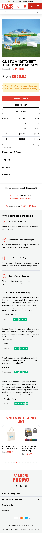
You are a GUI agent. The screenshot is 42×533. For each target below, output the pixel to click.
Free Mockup (21, 105)
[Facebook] (16, 486)
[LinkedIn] (21, 486)
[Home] (7, 6)
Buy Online (21, 111)
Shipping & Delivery (28, 525)
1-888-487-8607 (28, 206)
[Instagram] (26, 486)
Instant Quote (21, 98)
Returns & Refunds (14, 525)
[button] (5, 462)
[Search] (3, 11)
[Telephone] (17, 6)
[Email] (24, 6)
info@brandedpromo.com (21, 198)
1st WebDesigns (34, 529)
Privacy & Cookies (14, 523)
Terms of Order (27, 523)
